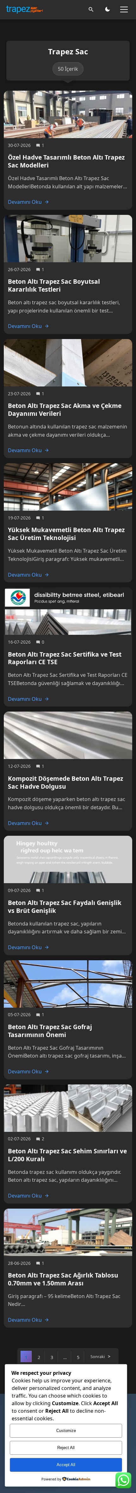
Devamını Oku (25, 201)
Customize (66, 1430)
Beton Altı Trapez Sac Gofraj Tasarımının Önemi (50, 1031)
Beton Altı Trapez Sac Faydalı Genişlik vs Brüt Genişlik (64, 906)
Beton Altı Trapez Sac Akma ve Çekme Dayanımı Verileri (64, 409)
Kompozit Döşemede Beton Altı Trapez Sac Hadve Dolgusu (65, 782)
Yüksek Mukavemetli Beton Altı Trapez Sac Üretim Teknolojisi (66, 533)
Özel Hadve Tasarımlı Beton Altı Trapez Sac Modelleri (66, 161)
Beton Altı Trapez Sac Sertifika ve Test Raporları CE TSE (64, 658)
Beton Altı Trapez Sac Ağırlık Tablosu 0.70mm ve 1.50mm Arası (63, 1279)
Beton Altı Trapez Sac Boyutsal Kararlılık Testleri (54, 285)
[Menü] (124, 9)
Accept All (66, 1464)
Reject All (66, 1447)
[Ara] (91, 9)
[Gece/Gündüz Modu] (107, 9)
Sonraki (97, 1356)
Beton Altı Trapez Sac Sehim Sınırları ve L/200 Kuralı (67, 1155)
